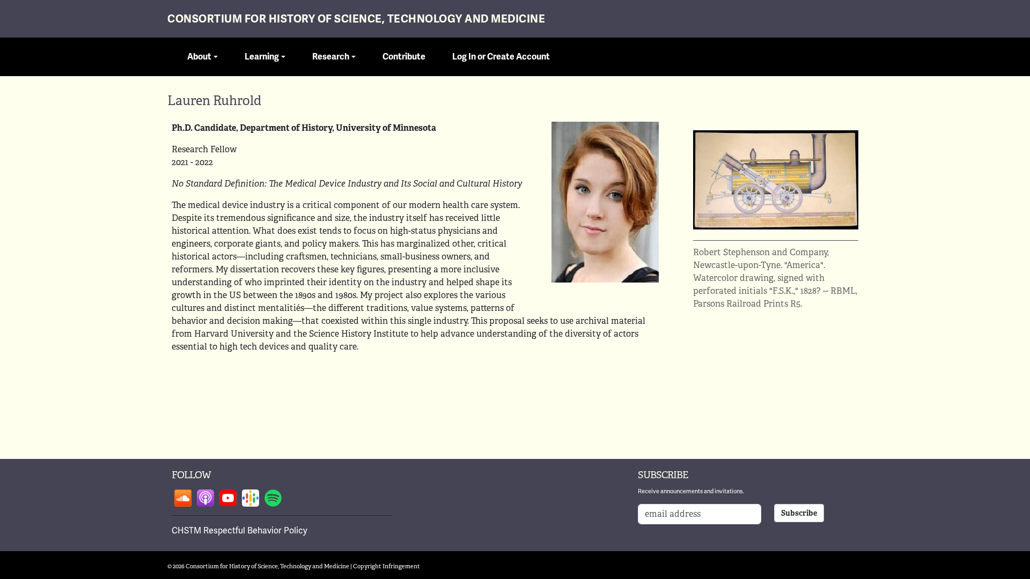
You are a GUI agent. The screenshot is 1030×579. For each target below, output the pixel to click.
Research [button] (330, 56)
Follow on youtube (228, 498)
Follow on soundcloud (183, 498)
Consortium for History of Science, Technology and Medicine (356, 19)
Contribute (403, 56)
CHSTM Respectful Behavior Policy (239, 530)
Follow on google (250, 498)
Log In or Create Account (501, 56)
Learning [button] (262, 56)
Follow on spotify (273, 498)
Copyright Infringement (386, 566)
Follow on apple (205, 498)
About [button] (199, 56)
